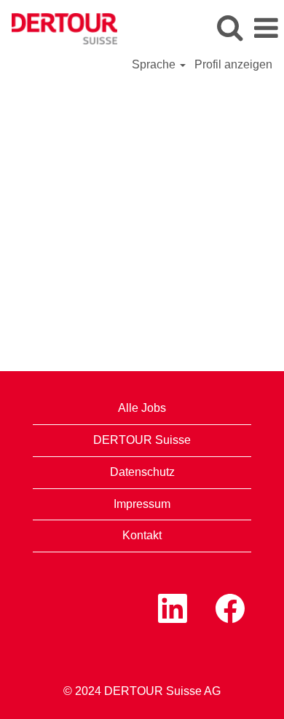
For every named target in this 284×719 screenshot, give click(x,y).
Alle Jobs (142, 408)
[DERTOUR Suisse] (59, 27)
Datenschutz (142, 472)
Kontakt (142, 535)
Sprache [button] (155, 64)
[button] (266, 28)
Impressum (142, 504)
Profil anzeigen (233, 64)
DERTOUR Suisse (142, 440)
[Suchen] (229, 27)
